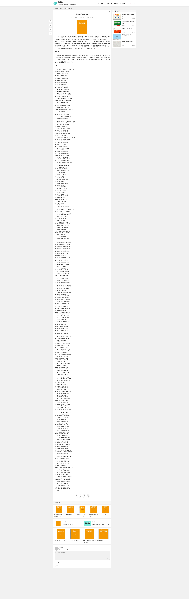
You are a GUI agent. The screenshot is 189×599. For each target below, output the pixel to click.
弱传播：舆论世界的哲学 (127, 41)
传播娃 (60, 2)
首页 (97, 3)
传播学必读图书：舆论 (127, 35)
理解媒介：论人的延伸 (127, 28)
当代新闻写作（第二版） (60, 540)
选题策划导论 (104, 514)
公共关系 (116, 3)
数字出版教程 (57, 514)
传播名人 (103, 3)
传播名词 (109, 3)
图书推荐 (60, 8)
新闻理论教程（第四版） (74, 540)
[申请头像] (108, 548)
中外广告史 (91, 514)
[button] (130, 3)
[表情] (107, 558)
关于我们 (122, 3)
